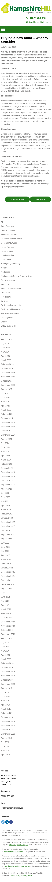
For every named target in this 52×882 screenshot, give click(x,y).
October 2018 (7, 730)
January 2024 (7, 468)
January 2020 (7, 667)
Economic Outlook (9, 235)
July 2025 (5, 393)
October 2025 (7, 381)
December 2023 (8, 472)
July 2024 (5, 443)
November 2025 (8, 377)
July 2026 (5, 343)
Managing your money (10, 264)
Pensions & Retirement (11, 289)
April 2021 (5, 605)
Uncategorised (7, 318)
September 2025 (8, 385)
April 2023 (5, 505)
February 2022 (7, 564)
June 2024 (5, 447)
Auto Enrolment (7, 226)
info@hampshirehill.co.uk (40, 22)
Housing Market (8, 251)
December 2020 (8, 622)
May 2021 (5, 601)
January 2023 (7, 518)
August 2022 (6, 539)
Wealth (4, 322)
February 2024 (7, 464)
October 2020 (7, 630)
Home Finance (7, 247)
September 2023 (8, 485)
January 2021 (7, 618)
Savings (4, 301)
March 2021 (6, 609)
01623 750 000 (38, 18)
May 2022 (5, 551)
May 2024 (5, 451)
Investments (6, 259)
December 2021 (8, 572)
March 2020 (6, 659)
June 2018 (5, 746)
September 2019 (8, 684)
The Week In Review (10, 313)
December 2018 (8, 721)
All (2, 222)
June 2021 (5, 597)
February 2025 (7, 414)
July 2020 (5, 642)
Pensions (5, 284)
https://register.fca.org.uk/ (18, 845)
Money (4, 268)
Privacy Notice (26, 876)
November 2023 (8, 476)
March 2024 (6, 460)
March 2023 (6, 510)
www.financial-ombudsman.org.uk (17, 866)
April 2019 (5, 705)
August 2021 (6, 589)
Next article (40, 199)
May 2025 (5, 402)
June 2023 (5, 497)
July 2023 (5, 493)
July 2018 (5, 742)
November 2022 (8, 526)
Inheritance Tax (7, 255)
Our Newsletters (8, 280)
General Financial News (11, 239)
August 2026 (6, 339)
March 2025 (6, 410)
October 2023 (7, 481)
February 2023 (7, 514)
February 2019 (7, 713)
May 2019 (5, 701)
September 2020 (8, 634)
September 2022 (8, 535)
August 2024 (6, 439)
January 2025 (7, 418)
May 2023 (5, 501)
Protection (5, 293)
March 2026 (6, 360)
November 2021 (8, 576)
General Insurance (9, 243)
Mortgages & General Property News (16, 276)
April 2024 (5, 456)
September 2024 (8, 435)
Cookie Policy (15, 876)
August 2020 (6, 638)
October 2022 (7, 530)
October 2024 (7, 431)
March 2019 (6, 709)
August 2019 (6, 688)
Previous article (17, 199)
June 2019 (5, 696)
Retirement (5, 297)
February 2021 (7, 613)
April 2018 (5, 755)
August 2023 (6, 489)
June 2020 (5, 647)
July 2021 (5, 593)
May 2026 (5, 352)
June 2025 (5, 397)
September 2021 (8, 584)
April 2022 (5, 555)
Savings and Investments (11, 309)
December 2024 (8, 422)
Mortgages (5, 272)
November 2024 (8, 427)
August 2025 (6, 389)
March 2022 (6, 559)
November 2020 (8, 626)
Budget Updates (8, 230)
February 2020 (7, 663)
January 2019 (7, 717)
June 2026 (5, 348)
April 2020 (5, 655)
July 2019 (5, 692)
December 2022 (8, 522)
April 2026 (5, 356)
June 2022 (5, 547)
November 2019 (8, 676)
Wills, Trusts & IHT (9, 326)
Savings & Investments (11, 305)
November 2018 (8, 726)
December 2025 (8, 373)
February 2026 (7, 364)
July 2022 (5, 543)
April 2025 (5, 406)
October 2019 (7, 680)
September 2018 (8, 734)
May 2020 (5, 651)
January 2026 (7, 368)
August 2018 (6, 738)
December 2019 (8, 672)
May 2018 (5, 750)
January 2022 (7, 568)
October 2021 (7, 580)
